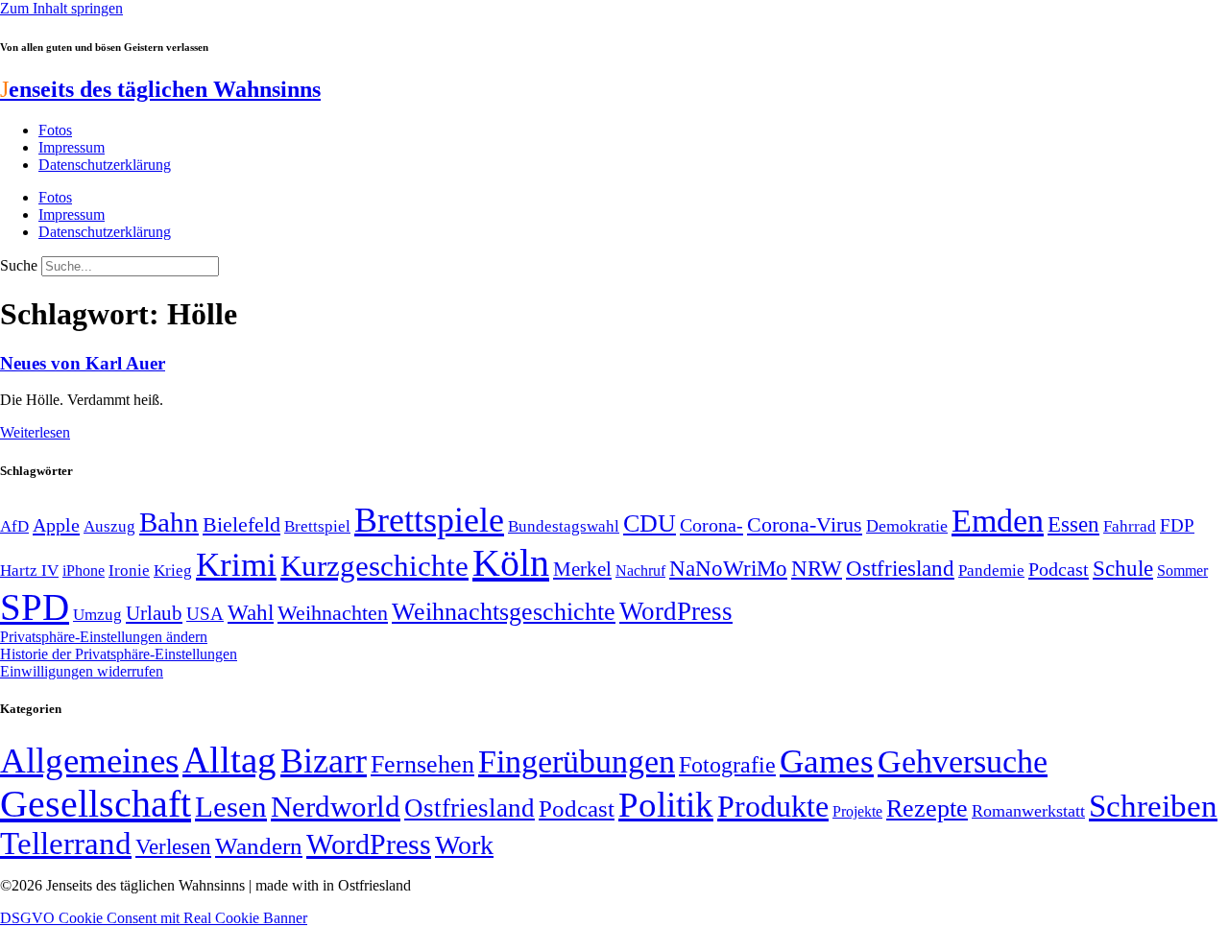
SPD (34, 607)
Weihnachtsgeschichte (503, 612)
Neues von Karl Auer (82, 363)
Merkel (582, 569)
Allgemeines (89, 760)
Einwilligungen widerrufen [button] (81, 671)
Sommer (1182, 570)
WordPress (676, 611)
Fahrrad (1129, 526)
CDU (649, 523)
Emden (998, 520)
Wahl (251, 612)
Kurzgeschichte (374, 565)
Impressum (71, 147)
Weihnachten (332, 613)
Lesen (231, 806)
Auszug (109, 525)
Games (827, 761)
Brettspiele (429, 520)
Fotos (55, 130)
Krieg (173, 570)
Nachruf (640, 570)
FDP (1177, 525)
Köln (510, 562)
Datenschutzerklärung (104, 164)
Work (464, 845)
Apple (56, 524)
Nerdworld (335, 806)
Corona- (711, 524)
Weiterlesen (35, 432)
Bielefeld (241, 524)
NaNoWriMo (728, 569)
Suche (18, 265)
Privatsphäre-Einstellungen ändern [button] (103, 637)
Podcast (1058, 569)
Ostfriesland (900, 568)
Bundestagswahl (563, 526)
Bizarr (323, 761)
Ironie (129, 570)
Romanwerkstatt (1028, 810)
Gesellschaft (95, 803)
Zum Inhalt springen (61, 8)
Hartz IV (29, 570)
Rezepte (927, 808)
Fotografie (727, 764)
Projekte (857, 811)
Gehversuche (963, 761)
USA (205, 614)
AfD (14, 526)
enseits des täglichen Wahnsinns (160, 89)
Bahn (169, 522)
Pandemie (991, 570)
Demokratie (907, 525)
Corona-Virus (804, 524)
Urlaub (154, 613)
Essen (1073, 524)
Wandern (258, 846)
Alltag (229, 759)
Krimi (236, 564)
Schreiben (1153, 806)
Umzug (97, 615)
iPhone (83, 571)
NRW (816, 568)
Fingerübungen (576, 761)
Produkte (773, 806)
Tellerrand (66, 843)
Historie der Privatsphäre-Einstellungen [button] (118, 654)
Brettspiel (317, 526)
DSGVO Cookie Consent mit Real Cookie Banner (153, 918)
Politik (665, 804)
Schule (1123, 568)
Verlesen (173, 846)
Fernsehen (422, 764)
